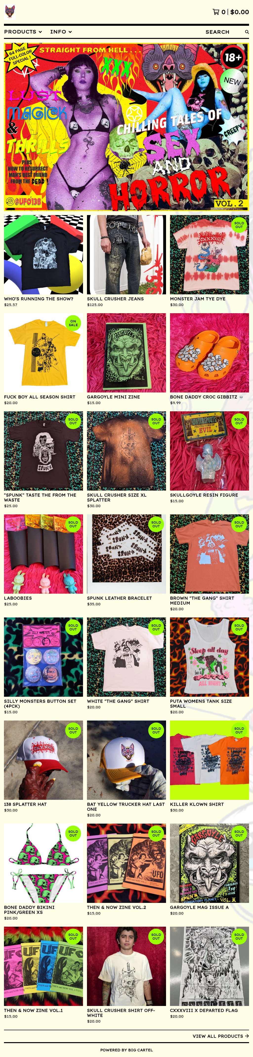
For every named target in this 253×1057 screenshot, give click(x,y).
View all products (218, 1036)
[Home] (10, 12)
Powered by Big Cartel (126, 1050)
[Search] (247, 32)
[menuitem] (23, 32)
